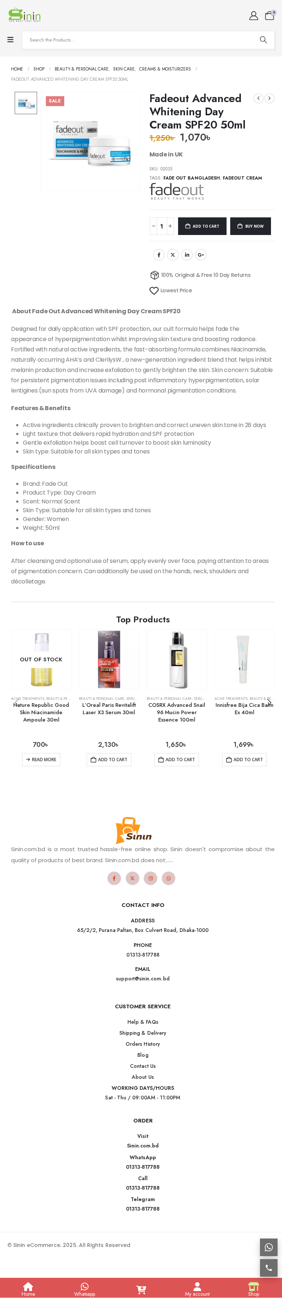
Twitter (173, 255)
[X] (133, 878)
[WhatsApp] (169, 878)
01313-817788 (143, 1167)
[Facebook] (114, 878)
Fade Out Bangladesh (191, 178)
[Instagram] (151, 878)
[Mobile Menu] (10, 40)
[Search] (263, 40)
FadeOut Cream (242, 178)
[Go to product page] (109, 660)
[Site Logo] (25, 15)
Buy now (254, 226)
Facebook (159, 255)
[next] (269, 98)
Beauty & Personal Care (68, 698)
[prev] (258, 98)
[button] (269, 702)
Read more (44, 759)
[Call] (269, 1268)
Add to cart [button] (112, 759)
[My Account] (253, 15)
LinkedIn (187, 255)
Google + (201, 255)
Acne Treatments (27, 698)
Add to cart (206, 226)
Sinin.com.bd (143, 1145)
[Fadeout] (177, 191)
